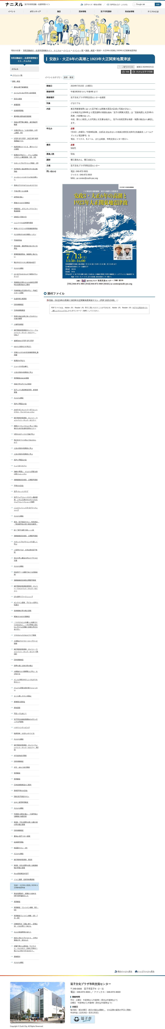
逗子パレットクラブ (21, 491)
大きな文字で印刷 (144, 71)
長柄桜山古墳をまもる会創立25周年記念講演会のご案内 (26, 283)
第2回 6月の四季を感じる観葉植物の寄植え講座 (26, 866)
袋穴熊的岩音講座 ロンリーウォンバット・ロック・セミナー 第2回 (26, 747)
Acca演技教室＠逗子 (21, 873)
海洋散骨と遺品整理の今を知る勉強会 (26, 170)
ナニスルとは (153, 11)
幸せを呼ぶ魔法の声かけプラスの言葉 (26, 559)
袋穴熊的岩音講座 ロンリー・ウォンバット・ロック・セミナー (26, 419)
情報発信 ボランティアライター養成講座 (26, 210)
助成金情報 (129, 11)
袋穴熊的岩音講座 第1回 (23, 859)
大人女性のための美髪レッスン (25, 234)
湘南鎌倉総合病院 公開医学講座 (26, 480)
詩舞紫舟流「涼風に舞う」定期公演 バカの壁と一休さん (26, 925)
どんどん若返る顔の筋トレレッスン (26, 689)
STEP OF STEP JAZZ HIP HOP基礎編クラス (26, 140)
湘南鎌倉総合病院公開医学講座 (25, 580)
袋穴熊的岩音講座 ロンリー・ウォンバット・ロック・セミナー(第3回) (26, 651)
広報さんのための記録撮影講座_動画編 (26, 353)
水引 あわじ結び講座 (22, 767)
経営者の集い (18, 197)
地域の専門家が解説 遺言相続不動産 (26, 123)
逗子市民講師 (106, 11)
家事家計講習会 (19, 702)
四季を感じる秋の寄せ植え (23, 666)
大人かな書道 (18, 268)
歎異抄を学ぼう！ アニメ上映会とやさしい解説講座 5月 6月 (26, 156)
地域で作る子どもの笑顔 (22, 384)
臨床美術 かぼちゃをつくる (24, 733)
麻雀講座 (17, 105)
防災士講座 (18, 99)
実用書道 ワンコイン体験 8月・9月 (26, 909)
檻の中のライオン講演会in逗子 (25, 262)
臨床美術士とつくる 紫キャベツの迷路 (26, 148)
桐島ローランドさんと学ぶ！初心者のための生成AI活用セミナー (26, 427)
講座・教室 (89, 50)
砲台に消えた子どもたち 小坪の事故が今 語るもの (26, 939)
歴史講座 (17, 708)
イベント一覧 (77, 50)
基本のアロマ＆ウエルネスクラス (26, 185)
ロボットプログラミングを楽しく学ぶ (26, 543)
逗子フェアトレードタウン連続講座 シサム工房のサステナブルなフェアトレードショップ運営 (26, 499)
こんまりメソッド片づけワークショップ (26, 509)
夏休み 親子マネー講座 (22, 836)
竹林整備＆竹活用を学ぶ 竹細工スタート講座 (26, 292)
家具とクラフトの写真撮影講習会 (26, 228)
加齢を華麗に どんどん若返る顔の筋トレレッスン (26, 473)
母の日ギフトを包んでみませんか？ (25, 441)
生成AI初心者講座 (20, 299)
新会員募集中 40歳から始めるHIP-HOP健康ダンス (25, 895)
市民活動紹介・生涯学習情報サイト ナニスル (42, 50)
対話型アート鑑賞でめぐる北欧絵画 (26, 573)
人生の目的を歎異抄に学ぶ (23, 372)
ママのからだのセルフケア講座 (25, 635)
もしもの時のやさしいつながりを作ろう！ (26, 681)
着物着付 (17, 956)
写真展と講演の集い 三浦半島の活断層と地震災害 (26, 815)
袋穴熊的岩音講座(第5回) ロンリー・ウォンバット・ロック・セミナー (26, 588)
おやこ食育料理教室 (21, 802)
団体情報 (82, 11)
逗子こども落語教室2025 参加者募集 (26, 391)
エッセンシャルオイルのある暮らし (26, 178)
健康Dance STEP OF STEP (24, 341)
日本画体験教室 (19, 310)
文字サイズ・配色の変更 (93, 4)
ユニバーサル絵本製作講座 (23, 223)
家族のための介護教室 (22, 203)
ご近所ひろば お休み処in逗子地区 (25, 551)
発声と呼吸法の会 (20, 404)
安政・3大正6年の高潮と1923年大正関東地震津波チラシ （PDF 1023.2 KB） (82, 300)
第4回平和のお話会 (20, 791)
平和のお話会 (18, 486)
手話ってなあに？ (20, 713)
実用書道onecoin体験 (21, 378)
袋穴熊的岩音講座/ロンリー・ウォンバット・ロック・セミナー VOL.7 (26, 332)
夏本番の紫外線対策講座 (22, 116)
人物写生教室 (18, 324)
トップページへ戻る (146, 971)
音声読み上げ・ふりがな (119, 4)
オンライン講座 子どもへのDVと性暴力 (26, 604)
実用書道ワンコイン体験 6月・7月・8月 (26, 917)
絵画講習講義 (18, 110)
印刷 (127, 72)
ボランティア (35, 11)
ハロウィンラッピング (22, 727)
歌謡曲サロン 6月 (20, 848)
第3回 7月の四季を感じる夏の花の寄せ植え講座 (26, 823)
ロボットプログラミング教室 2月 (26, 163)
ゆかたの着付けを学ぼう (22, 347)
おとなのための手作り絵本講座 (25, 93)
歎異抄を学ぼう (19, 360)
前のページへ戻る (125, 971)
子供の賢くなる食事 (21, 191)
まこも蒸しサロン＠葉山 (22, 696)
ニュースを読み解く (21, 366)
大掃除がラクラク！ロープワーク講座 (26, 642)
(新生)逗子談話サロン (21, 796)
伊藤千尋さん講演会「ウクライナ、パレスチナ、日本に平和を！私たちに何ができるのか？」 (26, 948)
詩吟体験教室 (18, 304)
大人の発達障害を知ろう (22, 932)
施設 (59, 11)
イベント (11, 11)
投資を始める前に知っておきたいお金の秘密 (26, 317)
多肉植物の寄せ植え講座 (22, 611)
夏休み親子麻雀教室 (21, 87)
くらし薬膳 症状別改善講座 (24, 879)
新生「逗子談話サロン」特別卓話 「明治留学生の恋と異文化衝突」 (26, 523)
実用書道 (17, 773)
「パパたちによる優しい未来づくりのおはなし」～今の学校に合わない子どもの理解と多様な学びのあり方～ (26, 625)
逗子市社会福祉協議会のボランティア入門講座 (26, 720)
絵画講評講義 (18, 842)
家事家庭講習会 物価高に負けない (26, 255)
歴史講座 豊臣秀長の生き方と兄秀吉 (26, 247)
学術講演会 (18, 240)
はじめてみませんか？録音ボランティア (26, 275)
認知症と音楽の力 (20, 217)
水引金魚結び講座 (20, 756)
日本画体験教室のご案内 (22, 785)
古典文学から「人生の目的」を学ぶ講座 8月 (26, 131)
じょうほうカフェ (20, 466)
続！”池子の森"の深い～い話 (24, 530)
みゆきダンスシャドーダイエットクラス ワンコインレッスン (26, 411)
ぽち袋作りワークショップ (23, 597)
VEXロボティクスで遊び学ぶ (24, 434)
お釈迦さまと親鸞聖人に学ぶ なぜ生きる (26, 673)
